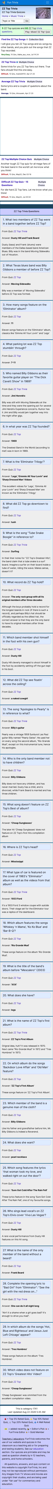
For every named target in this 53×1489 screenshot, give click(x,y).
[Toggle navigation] (47, 2)
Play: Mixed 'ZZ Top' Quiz (37, 32)
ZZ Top (17, 277)
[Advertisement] (26, 125)
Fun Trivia (12, 2)
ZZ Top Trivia (20, 231)
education (38, 1448)
